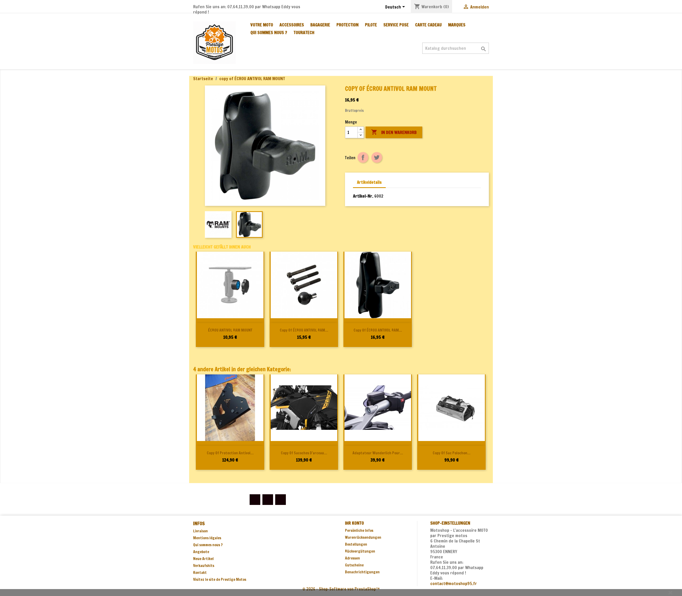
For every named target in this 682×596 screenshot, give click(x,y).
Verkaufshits (203, 565)
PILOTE (371, 25)
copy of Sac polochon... (451, 453)
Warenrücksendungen (363, 537)
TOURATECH (304, 32)
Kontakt (200, 572)
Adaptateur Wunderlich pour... (377, 453)
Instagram (280, 499)
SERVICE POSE (396, 25)
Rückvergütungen (360, 551)
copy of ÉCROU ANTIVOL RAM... (304, 330)
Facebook (255, 499)
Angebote (201, 551)
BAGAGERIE (320, 25)
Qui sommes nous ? (268, 32)
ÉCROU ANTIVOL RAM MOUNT (230, 330)
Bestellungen (356, 544)
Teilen (363, 157)
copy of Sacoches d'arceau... (304, 453)
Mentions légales (207, 538)
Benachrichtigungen (362, 572)
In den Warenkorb (394, 132)
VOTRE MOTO (261, 25)
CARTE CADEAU (428, 25)
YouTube (267, 499)
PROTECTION (347, 25)
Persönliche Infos (359, 530)
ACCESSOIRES (291, 25)
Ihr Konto (354, 523)
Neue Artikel (203, 558)
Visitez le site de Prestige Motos (219, 579)
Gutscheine (354, 565)
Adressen (352, 558)
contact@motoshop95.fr (453, 583)
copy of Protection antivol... (230, 453)
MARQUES (456, 25)
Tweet (376, 157)
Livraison (200, 531)
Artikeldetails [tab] (369, 182)
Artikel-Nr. (363, 196)
